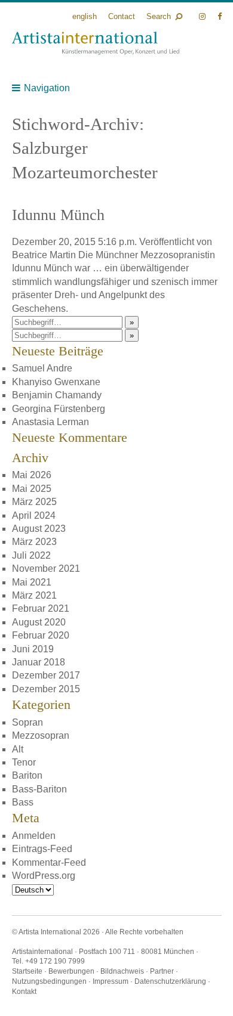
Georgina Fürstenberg (58, 409)
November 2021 (46, 568)
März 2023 (34, 542)
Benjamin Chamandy (57, 395)
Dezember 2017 (46, 675)
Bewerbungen (71, 971)
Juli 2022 (31, 555)
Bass (22, 802)
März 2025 (34, 502)
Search (158, 16)
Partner (162, 971)
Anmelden (34, 836)
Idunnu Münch (58, 215)
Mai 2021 (31, 582)
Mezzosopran (40, 735)
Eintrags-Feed (42, 849)
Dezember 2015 (46, 689)
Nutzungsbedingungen (49, 981)
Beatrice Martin (44, 255)
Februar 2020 (40, 635)
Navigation (47, 88)
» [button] (132, 322)
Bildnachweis (122, 971)
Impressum (110, 981)
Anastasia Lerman (50, 422)
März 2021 (34, 595)
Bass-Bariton (39, 789)
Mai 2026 (31, 475)
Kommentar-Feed (49, 862)
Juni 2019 (33, 649)
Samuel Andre (42, 368)
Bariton (27, 775)
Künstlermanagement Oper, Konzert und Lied (95, 43)
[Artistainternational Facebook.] (219, 16)
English (84, 16)
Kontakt (24, 991)
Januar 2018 (38, 662)
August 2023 (39, 529)
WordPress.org (43, 876)
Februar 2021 (40, 608)
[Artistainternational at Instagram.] (203, 16)
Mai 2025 (31, 489)
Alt (17, 749)
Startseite (27, 971)
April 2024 (34, 515)
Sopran (27, 722)
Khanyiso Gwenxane (56, 382)
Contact (121, 16)
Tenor (24, 762)
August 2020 (39, 622)
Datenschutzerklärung (170, 981)
